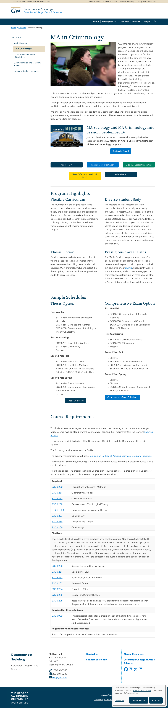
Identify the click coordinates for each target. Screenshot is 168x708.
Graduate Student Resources (26, 71)
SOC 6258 (57, 522)
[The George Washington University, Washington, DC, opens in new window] (19, 697)
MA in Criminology (23, 49)
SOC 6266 (57, 595)
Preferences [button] (119, 700)
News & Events (95, 1)
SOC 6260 (57, 566)
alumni (128, 268)
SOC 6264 (57, 589)
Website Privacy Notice (142, 690)
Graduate (124, 22)
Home (13, 28)
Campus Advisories (108, 695)
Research (136, 22)
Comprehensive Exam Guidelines (25, 55)
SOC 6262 (57, 578)
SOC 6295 (57, 601)
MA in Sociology (21, 43)
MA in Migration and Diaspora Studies (27, 64)
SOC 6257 (57, 516)
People (147, 22)
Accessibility (108, 699)
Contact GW (98, 699)
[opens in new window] (126, 671)
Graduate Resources (42, 1)
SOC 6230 (57, 487)
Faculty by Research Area (146, 1)
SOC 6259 (57, 527)
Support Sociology (127, 1)
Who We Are (120, 174)
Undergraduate (109, 22)
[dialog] (139, 695)
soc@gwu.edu (59, 677)
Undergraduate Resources (22, 1)
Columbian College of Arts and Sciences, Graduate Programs (120, 456)
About (96, 22)
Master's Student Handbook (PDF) (84, 176)
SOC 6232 (57, 498)
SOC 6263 (57, 583)
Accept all (156, 700)
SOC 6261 (57, 572)
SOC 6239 (59, 510)
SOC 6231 (57, 493)
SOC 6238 (57, 504)
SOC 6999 (57, 616)
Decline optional (139, 700)
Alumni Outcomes (110, 1)
